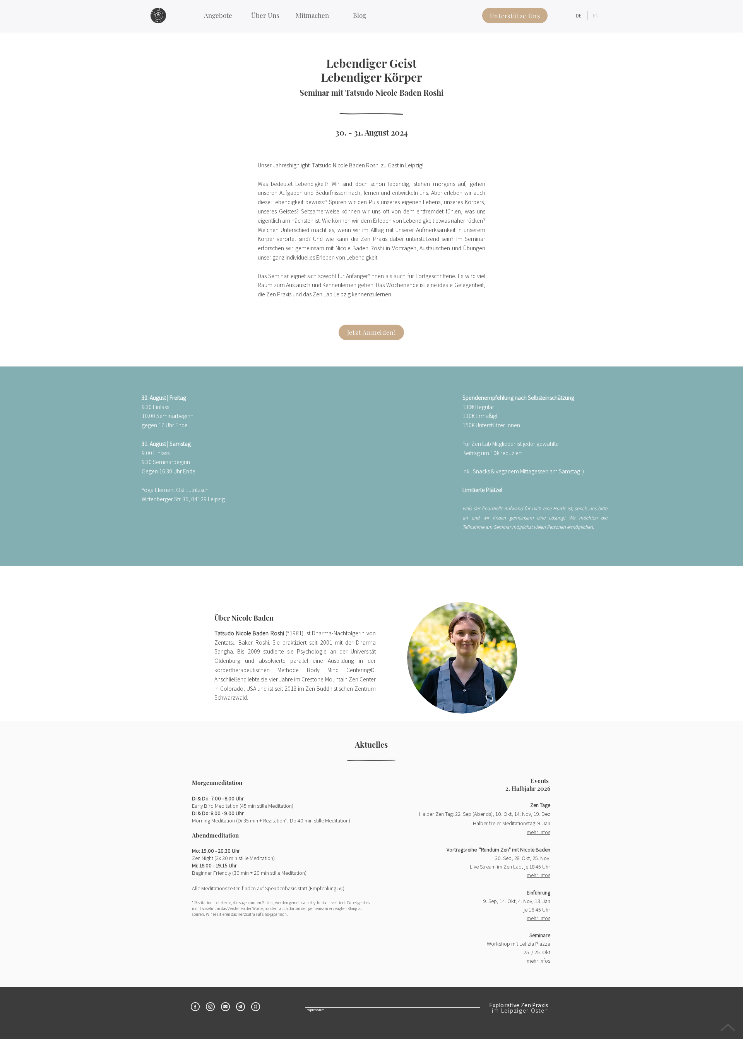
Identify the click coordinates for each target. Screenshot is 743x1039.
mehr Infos (538, 918)
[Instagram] (210, 1006)
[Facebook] (195, 1006)
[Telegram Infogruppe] (240, 1006)
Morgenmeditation (217, 782)
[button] (217, 15)
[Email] (225, 1006)
